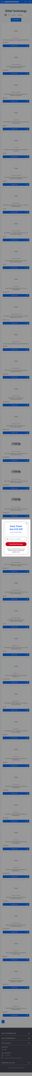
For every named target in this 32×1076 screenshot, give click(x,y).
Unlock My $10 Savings (16, 544)
